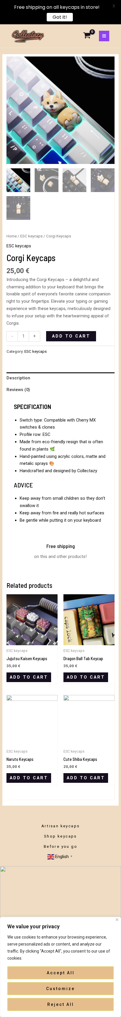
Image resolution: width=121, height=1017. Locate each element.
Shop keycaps (60, 836)
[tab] (60, 378)
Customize (60, 988)
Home (11, 236)
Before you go (60, 846)
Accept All (61, 972)
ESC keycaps (31, 236)
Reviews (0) (18, 389)
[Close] (117, 919)
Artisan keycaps (60, 825)
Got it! (60, 17)
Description (18, 378)
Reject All (60, 1004)
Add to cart (71, 336)
